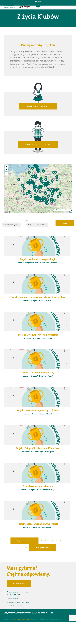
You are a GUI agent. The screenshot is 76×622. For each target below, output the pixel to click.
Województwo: (31, 221)
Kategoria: (5, 221)
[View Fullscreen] (6, 173)
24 (21, 547)
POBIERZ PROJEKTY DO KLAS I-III (38, 106)
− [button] (6, 169)
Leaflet (70, 212)
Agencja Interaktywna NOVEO (21, 619)
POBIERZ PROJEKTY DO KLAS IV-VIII (38, 144)
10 (60, 540)
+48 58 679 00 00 (12, 599)
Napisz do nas (18, 583)
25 (26, 547)
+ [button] (6, 166)
